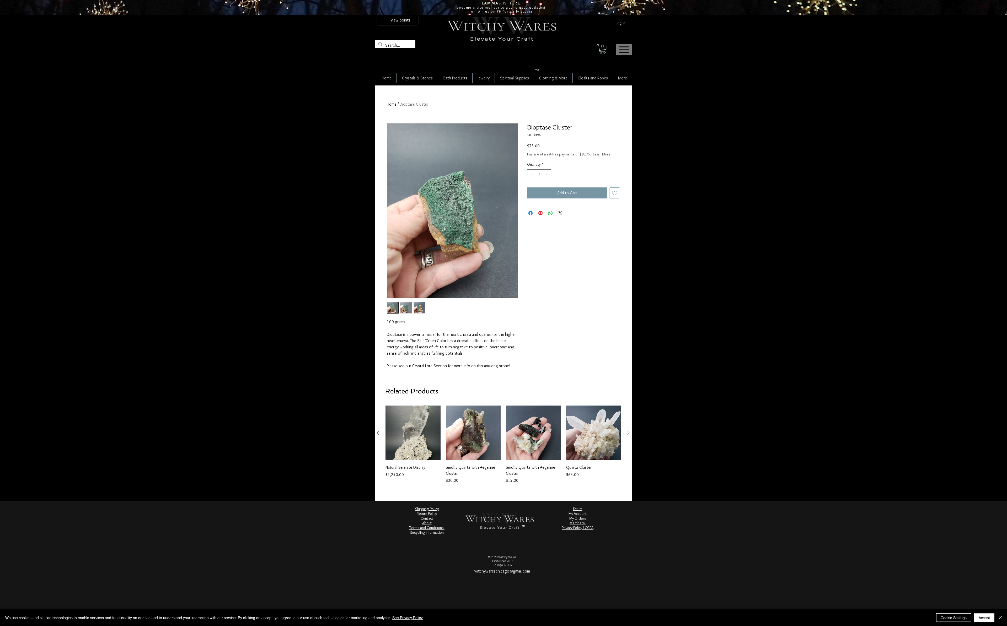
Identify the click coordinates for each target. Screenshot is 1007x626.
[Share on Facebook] (530, 213)
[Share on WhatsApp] (550, 213)
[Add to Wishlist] (614, 192)
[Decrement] (531, 174)
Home (392, 104)
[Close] (1001, 617)
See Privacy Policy (407, 617)
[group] (503, 444)
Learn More (601, 154)
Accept (984, 617)
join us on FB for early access (504, 11)
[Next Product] (628, 433)
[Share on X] (560, 213)
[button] (602, 48)
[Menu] (624, 49)
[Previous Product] (378, 433)
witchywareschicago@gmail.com (502, 571)
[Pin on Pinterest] (540, 213)
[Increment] (547, 174)
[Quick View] (413, 433)
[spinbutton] (539, 174)
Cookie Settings (954, 617)
